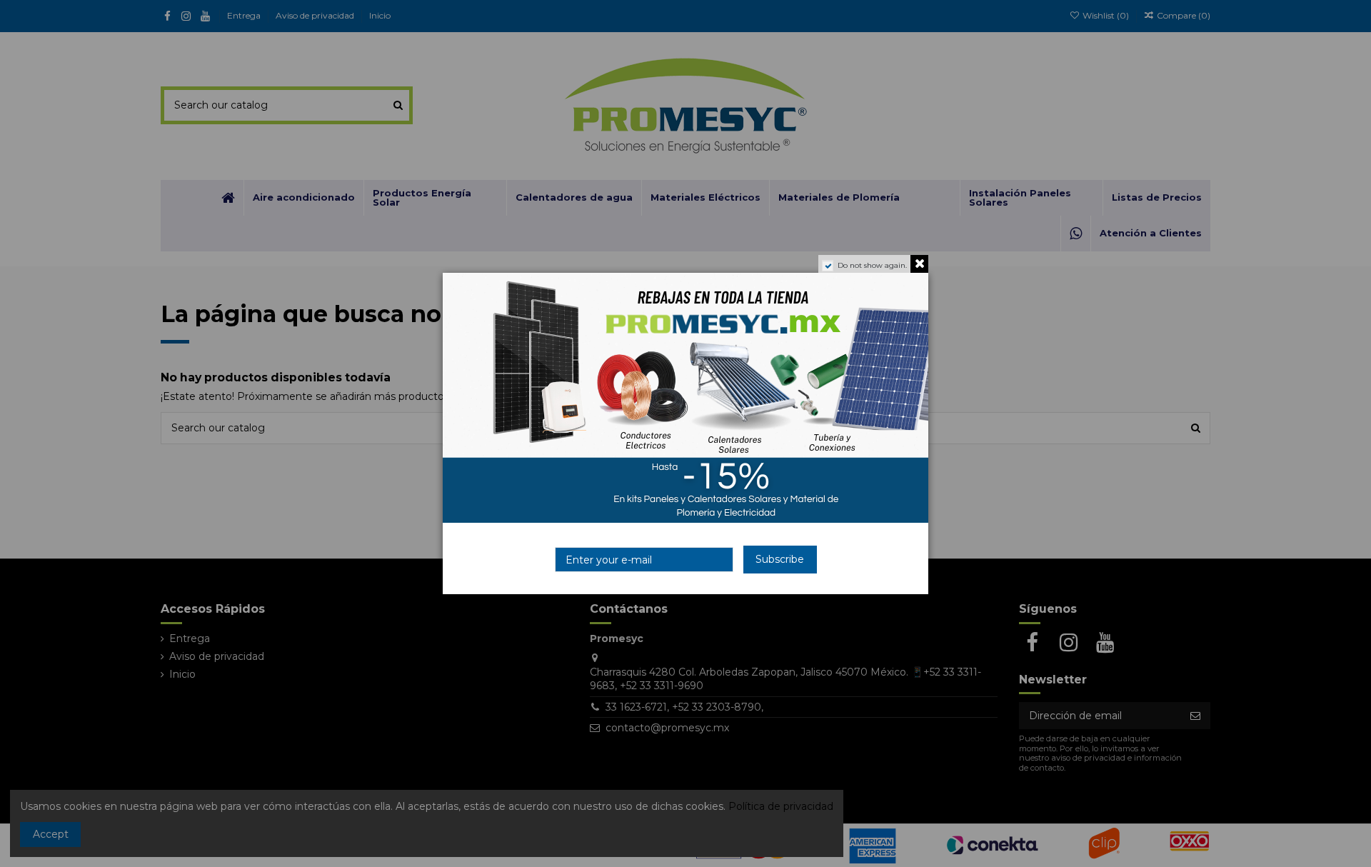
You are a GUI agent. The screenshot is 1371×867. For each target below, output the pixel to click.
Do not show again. (872, 265)
